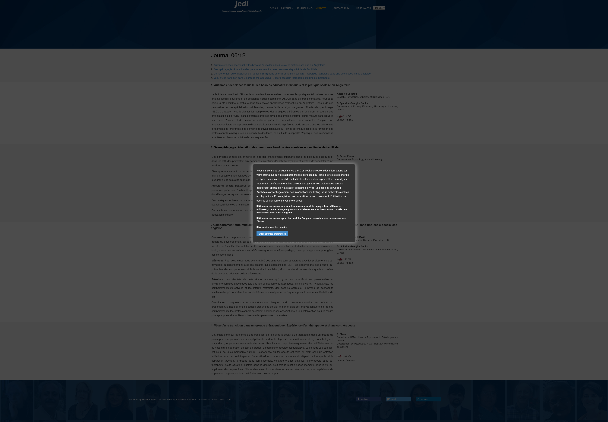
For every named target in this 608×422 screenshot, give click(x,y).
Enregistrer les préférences (272, 233)
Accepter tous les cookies (273, 227)
